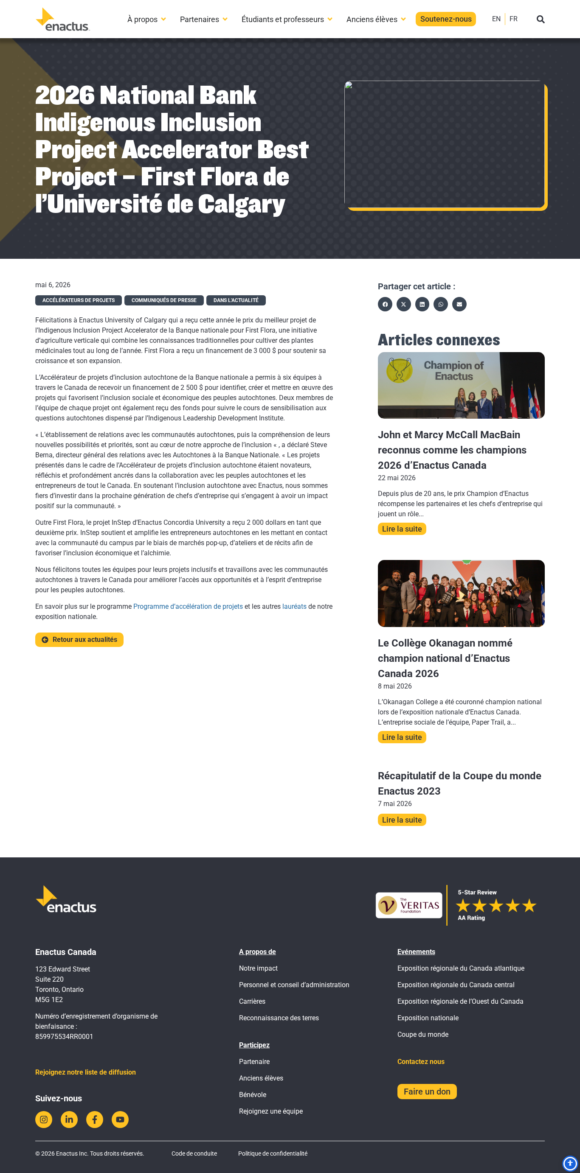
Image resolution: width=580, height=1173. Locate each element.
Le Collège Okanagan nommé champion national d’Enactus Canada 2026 (445, 658)
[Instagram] (43, 1119)
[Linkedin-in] (69, 1119)
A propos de (257, 952)
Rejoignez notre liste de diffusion (85, 1072)
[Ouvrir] (541, 19)
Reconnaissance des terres (279, 1018)
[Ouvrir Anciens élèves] (403, 19)
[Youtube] (120, 1119)
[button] (385, 304)
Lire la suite (402, 528)
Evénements (416, 952)
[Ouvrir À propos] (163, 19)
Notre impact (258, 968)
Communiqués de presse (164, 300)
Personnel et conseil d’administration (294, 985)
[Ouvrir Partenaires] (225, 19)
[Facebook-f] (94, 1119)
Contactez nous (421, 1062)
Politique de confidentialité (272, 1153)
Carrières (252, 1001)
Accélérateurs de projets (78, 300)
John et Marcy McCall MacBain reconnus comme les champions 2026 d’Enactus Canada (452, 450)
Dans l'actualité (236, 300)
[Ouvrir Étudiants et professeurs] (330, 19)
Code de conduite (194, 1153)
